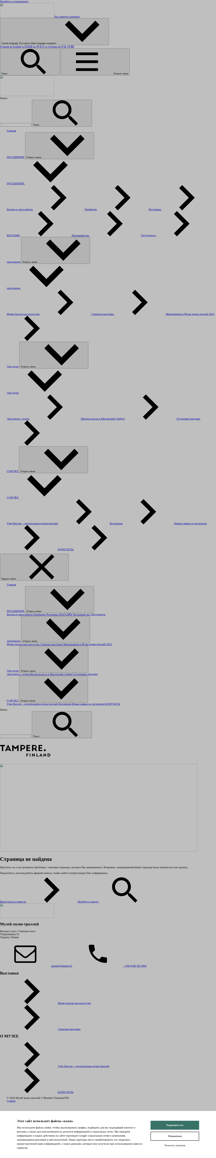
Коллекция (116, 523)
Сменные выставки (103, 314)
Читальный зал (81, 235)
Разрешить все (174, 1125)
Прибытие (91, 209)
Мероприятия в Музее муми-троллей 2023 (87, 644)
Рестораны (155, 209)
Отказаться (175, 1136)
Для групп (13, 366)
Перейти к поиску (88, 901)
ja (27, 46)
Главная (11, 130)
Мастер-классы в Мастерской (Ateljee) (103, 418)
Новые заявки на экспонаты (88, 704)
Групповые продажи (86, 674)
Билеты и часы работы (20, 209)
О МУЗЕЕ (13, 471)
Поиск (4, 73)
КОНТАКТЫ (66, 549)
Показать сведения (175, 1145)
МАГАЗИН (13, 235)
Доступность (148, 235)
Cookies (11, 1101)
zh (66, 46)
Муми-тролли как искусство (23, 314)
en (15, 46)
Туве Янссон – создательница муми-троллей (33, 523)
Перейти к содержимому (14, 1)
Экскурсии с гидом (18, 418)
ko (39, 46)
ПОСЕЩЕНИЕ (16, 157)
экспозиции (14, 261)
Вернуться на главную (13, 901)
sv (51, 46)
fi (4, 46)
